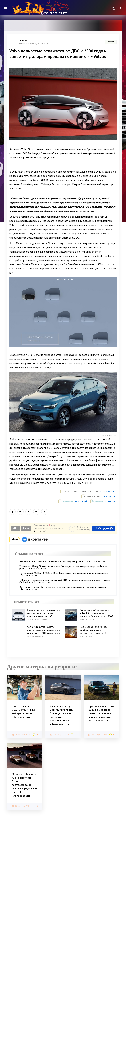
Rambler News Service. (108, 491)
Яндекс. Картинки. (109, 496)
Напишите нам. (110, 501)
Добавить (83, 528)
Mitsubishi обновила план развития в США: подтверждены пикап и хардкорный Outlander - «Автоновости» (24, 784)
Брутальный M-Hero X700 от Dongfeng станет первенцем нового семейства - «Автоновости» (101, 713)
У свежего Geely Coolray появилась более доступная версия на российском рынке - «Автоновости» (62, 715)
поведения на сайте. (81, 501)
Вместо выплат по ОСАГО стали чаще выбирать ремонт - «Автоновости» (23, 711)
